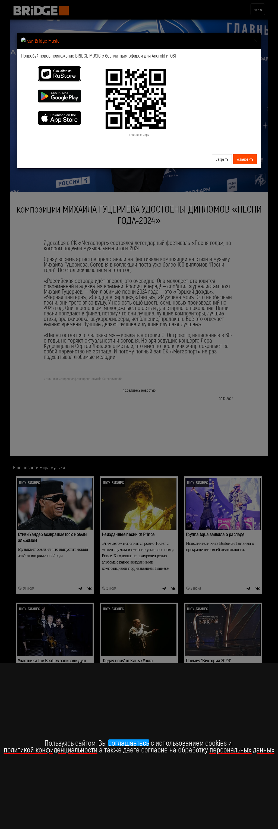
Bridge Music (46, 40)
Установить (245, 159)
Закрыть (222, 159)
